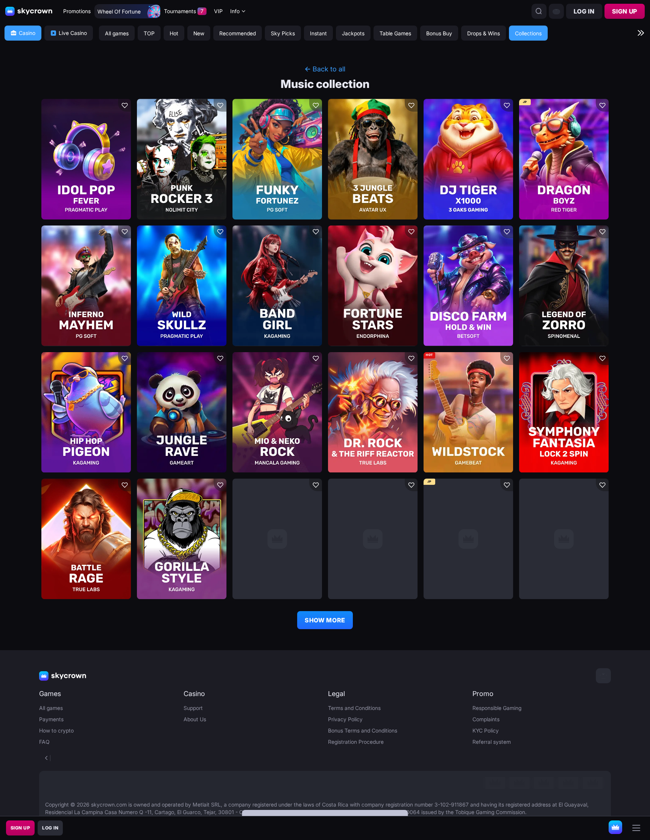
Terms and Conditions (354, 708)
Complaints (486, 719)
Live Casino (73, 33)
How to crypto (56, 730)
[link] (495, 783)
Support (193, 708)
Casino (27, 33)
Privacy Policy (345, 719)
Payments (51, 719)
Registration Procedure (356, 742)
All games (51, 708)
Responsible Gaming (496, 708)
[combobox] (238, 11)
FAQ (44, 742)
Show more (325, 620)
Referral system (491, 742)
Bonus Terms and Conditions (362, 730)
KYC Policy (485, 730)
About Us (195, 719)
